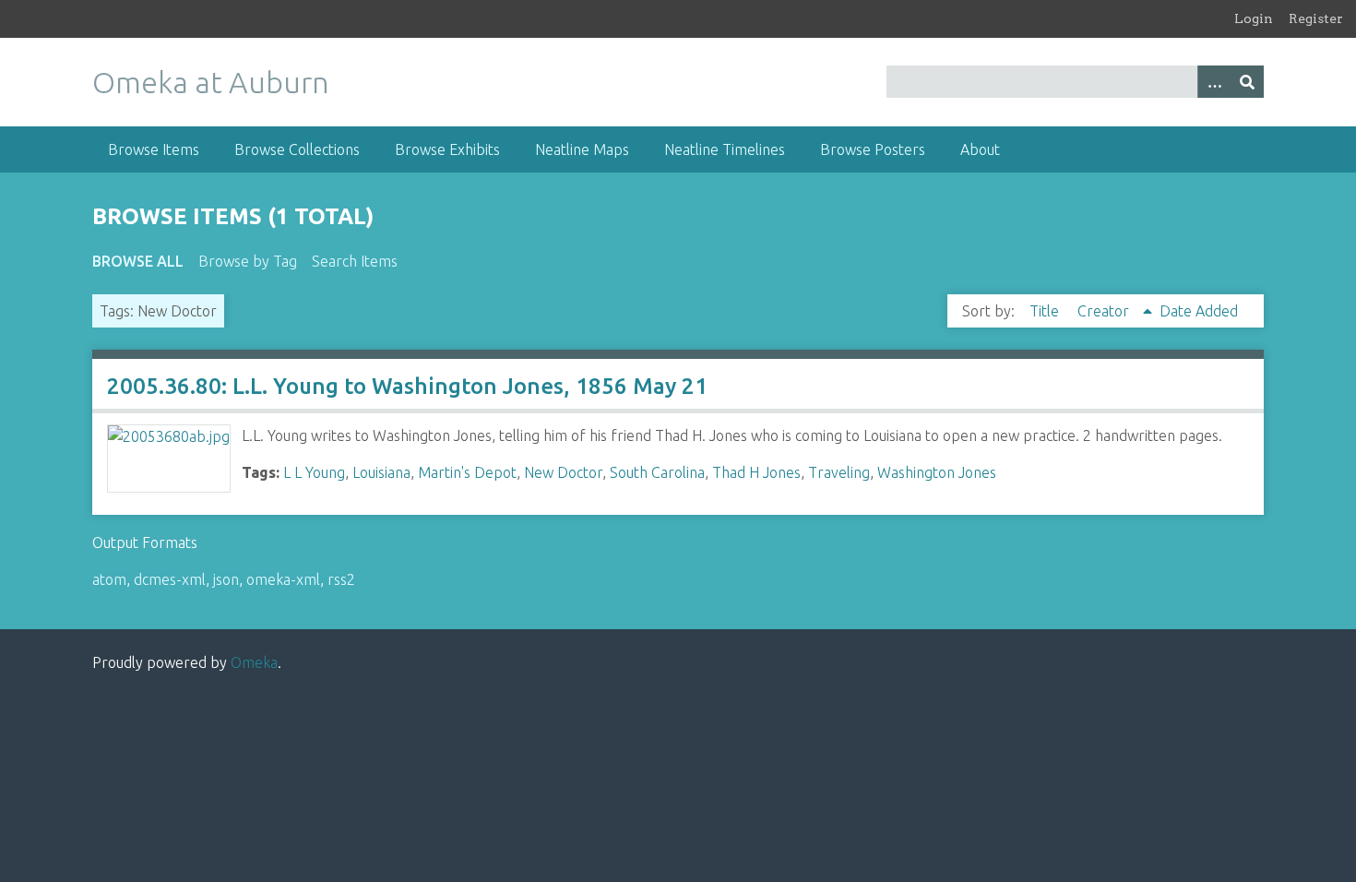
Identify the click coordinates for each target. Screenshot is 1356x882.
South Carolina (657, 472)
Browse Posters (872, 149)
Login (1253, 18)
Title (1046, 311)
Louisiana (381, 472)
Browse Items (153, 149)
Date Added (1199, 311)
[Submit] (1247, 82)
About (980, 149)
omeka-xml (283, 579)
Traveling (839, 472)
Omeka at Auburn (210, 82)
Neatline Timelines (724, 149)
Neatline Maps (582, 149)
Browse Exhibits (447, 149)
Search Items (355, 261)
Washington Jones (936, 472)
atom (109, 579)
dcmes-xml (170, 579)
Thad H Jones (756, 472)
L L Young (314, 472)
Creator (1105, 311)
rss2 (341, 579)
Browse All (138, 261)
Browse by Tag (247, 261)
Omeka (254, 662)
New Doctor (563, 472)
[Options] (1214, 82)
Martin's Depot (467, 472)
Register (1316, 18)
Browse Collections (297, 149)
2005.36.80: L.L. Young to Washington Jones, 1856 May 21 (407, 386)
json (226, 579)
